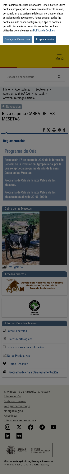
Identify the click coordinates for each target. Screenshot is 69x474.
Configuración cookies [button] (17, 39)
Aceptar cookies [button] (45, 39)
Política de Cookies (44, 30)
